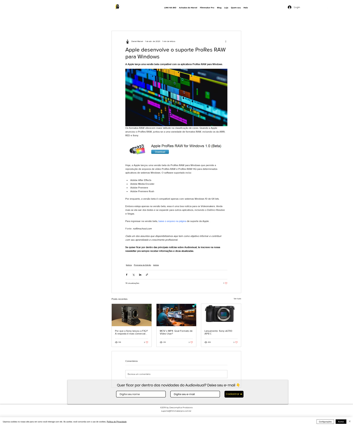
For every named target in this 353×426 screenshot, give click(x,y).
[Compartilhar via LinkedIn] (140, 274)
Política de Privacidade (117, 421)
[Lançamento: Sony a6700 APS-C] (221, 315)
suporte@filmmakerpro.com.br (176, 411)
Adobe (156, 265)
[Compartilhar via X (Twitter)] (133, 274)
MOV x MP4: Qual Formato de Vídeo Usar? (176, 332)
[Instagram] (324, 7)
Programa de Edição (142, 265)
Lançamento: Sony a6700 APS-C (218, 332)
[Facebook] (328, 7)
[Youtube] (320, 7)
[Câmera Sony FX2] (132, 315)
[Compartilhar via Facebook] (126, 274)
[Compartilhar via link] (147, 274)
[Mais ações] (225, 41)
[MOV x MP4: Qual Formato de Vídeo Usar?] (176, 315)
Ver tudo (237, 298)
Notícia (129, 265)
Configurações (325, 421)
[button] (274, 6)
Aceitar (341, 421)
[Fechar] (349, 421)
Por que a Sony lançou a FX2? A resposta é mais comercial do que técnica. (131, 332)
